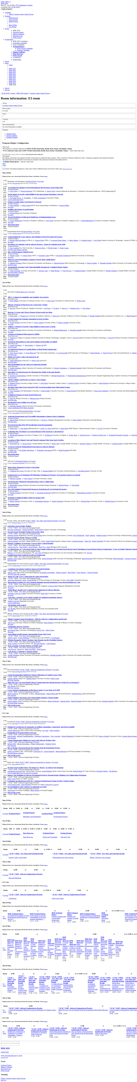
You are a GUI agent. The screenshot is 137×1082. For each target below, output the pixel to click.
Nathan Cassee (14, 255)
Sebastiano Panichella (18, 463)
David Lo (44, 420)
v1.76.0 (19, 1055)
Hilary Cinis (11, 779)
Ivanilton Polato (86, 240)
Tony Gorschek (55, 736)
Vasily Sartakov (90, 535)
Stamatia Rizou (65, 701)
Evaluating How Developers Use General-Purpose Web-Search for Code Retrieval (35, 431)
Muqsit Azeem (12, 638)
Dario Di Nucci (108, 353)
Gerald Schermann (16, 345)
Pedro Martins (14, 301)
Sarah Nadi (44, 593)
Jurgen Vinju (51, 191)
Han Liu (64, 308)
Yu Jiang (56, 308)
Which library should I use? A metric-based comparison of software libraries (34, 590)
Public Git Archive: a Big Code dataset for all (23, 357)
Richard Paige (85, 501)
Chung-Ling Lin (13, 547)
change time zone (67, 169)
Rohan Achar (81, 301)
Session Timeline (11, 135)
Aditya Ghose (49, 630)
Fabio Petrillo (45, 391)
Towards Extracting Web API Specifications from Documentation (30, 425)
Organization (9, 39)
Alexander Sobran (102, 771)
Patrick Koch (12, 572)
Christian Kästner (79, 271)
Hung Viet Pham (30, 649)
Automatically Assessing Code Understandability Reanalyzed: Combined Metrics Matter (38, 267)
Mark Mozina (55, 271)
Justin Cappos (64, 248)
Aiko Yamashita (15, 391)
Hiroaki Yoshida (95, 316)
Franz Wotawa (81, 572)
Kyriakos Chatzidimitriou (18, 376)
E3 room (41, 181)
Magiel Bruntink (118, 558)
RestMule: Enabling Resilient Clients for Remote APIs (26, 498)
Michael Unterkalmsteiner (25, 736)
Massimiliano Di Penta (84, 493)
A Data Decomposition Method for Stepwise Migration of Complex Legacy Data (35, 675)
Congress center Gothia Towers (40, 93)
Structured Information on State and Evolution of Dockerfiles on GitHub (32, 342)
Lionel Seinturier (49, 751)
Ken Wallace (12, 686)
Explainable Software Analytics (18, 627)
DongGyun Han (73, 383)
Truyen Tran (40, 630)
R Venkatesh (56, 638)
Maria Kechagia (59, 263)
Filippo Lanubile (63, 322)
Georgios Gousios (130, 558)
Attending (8, 12)
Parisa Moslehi (14, 205)
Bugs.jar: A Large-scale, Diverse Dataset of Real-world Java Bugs (30, 312)
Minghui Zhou (34, 398)
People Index (17, 59)
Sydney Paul (73, 435)
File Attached (21, 574)
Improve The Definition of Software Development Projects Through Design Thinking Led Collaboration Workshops (47, 775)
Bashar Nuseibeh (97, 541)
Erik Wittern (24, 428)
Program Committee (23, 50)
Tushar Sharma (12, 701)
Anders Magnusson (14, 730)
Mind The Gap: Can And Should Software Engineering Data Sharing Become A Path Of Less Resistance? (43, 682)
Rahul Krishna (77, 771)
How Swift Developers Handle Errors (20, 252)
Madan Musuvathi (52, 694)
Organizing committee (20, 43)
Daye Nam (49, 221)
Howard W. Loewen (52, 784)
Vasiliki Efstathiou (15, 368)
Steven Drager (33, 547)
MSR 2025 (12, 72)
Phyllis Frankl (52, 248)
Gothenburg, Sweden (25, 5)
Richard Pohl (12, 744)
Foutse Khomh (71, 391)
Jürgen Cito (39, 345)
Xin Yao (89, 553)
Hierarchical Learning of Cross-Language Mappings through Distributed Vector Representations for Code (44, 582)
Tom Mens (27, 198)
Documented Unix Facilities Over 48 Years (22, 402)
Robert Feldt (39, 530)
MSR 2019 (12, 83)
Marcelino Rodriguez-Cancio (17, 580)
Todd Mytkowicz (77, 694)
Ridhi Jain (13, 450)
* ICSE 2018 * (15, 7)
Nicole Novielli (15, 322)
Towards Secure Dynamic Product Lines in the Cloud (26, 532)
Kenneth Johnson (39, 643)
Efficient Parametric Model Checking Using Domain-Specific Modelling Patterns (35, 640)
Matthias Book (31, 678)
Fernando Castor (44, 255)
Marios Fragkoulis (53, 701)
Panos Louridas (92, 263)
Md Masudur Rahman (17, 435)
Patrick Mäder (77, 420)
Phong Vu (20, 649)
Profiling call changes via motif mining (21, 209)
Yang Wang (11, 790)
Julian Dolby (64, 428)
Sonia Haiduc (16, 413)
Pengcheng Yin (14, 444)
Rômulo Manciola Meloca (18, 240)
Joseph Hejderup (47, 558)
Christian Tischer (50, 744)
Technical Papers (18, 32)
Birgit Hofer (72, 572)
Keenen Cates (43, 271)
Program (7, 16)
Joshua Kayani (85, 435)
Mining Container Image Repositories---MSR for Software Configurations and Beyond (37, 619)
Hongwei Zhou (40, 248)
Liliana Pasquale (13, 541)
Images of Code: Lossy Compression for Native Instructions (28, 576)
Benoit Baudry (32, 580)
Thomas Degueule (26, 191)
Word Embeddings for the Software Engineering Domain (27, 364)
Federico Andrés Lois (99, 435)
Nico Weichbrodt (78, 535)
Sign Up (3, 1080)
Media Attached (22, 250)
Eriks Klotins (12, 736)
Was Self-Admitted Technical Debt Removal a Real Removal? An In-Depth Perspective (37, 489)
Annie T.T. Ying (45, 428)
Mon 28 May (13, 25)
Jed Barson (48, 435)
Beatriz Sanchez (15, 501)
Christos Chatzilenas (60, 368)
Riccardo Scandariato (14, 530)
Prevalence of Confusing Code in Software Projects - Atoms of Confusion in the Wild (36, 244)
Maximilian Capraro (16, 485)
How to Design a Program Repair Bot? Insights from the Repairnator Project (34, 748)
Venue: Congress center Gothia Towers (21, 14)
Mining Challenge (18, 34)
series (13, 93)
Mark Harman (103, 383)
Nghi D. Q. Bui (13, 586)
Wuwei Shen (23, 547)
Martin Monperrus (61, 751)
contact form (5, 1052)
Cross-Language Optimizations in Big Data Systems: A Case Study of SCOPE (34, 690)
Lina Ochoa (14, 191)
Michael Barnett (40, 694)
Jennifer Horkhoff (28, 530)
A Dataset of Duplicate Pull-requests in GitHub (24, 334)
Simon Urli (11, 751)
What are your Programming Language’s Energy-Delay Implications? (31, 259)
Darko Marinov (49, 623)
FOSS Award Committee (25, 48)
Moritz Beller (16, 183)
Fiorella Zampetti (15, 493)
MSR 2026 (12, 70)
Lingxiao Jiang (53, 586)
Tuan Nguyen (67, 271)
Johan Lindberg (55, 730)
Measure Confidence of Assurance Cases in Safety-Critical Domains (30, 543)
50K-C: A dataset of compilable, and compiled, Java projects (28, 297)
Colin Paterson (51, 643)
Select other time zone (77, 151)
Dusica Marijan (16, 764)
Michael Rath (14, 420)
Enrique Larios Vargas (15, 558)
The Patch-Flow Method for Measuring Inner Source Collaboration (31, 482)
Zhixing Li (13, 338)
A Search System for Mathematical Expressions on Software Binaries (31, 447)
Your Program (13, 20)
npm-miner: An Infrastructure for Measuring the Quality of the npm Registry (34, 372)
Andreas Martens (13, 678)
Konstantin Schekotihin (47, 572)
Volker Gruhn (54, 678)
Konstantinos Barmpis (42, 501)
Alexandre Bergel (83, 471)
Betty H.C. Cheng (44, 547)
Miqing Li (11, 553)
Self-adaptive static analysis (17, 605)
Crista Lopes (51, 301)
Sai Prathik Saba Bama (26, 450)
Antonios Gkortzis (16, 330)
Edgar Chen (55, 444)
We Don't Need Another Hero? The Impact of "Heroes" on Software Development (35, 767)
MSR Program (13, 18)
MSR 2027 (12, 68)
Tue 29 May (13, 27)
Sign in (7, 88)
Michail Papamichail (58, 376)
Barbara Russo (14, 213)
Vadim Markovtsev (16, 360)
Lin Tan (99, 428)
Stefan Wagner (35, 790)
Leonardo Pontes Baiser (59, 240)
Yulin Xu (13, 398)
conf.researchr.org (10, 1055)
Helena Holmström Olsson (19, 671)
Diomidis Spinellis (106, 263)
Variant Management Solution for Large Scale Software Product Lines (31, 740)
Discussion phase (13, 224)
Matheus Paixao (15, 383)
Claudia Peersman (77, 541)
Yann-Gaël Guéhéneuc (101, 391)
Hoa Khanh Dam (13, 630)
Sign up (7, 90)
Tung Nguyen (41, 649)
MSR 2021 (12, 79)
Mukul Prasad (130, 316)
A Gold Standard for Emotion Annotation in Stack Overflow (28, 319)
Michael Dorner (64, 485)
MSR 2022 (12, 77)
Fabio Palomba (95, 353)
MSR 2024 (12, 74)
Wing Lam (56, 316)
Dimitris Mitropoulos (60, 330)
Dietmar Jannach (61, 572)
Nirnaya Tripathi (103, 736)
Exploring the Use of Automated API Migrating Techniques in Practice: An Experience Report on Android (44, 475)
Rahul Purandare (64, 450)
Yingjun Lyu (24, 316)
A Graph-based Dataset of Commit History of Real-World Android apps (32, 349)
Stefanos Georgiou (16, 263)
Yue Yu (75, 338)
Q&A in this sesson (14, 705)
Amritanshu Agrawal (14, 771)
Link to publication (14, 200)
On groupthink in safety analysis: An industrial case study (27, 787)
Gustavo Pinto (39, 240)
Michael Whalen (16, 522)
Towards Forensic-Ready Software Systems (22, 538)
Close (4, 165)
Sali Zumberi (29, 345)
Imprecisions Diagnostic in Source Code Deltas (23, 467)
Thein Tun (87, 541)
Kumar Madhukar (24, 638)
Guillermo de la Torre (17, 471)
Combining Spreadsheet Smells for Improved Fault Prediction (29, 569)
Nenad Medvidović (87, 221)
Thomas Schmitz (92, 572)
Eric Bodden (12, 609)
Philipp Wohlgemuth (37, 744)
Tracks (7, 29)
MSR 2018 (19, 93)
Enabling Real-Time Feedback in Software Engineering (26, 555)
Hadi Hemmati (26, 784)
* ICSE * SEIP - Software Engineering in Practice (35, 670)
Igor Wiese (97, 240)
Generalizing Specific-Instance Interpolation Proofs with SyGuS (29, 634)
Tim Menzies (113, 771)
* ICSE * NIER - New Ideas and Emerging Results (41, 521)
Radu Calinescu (13, 643)
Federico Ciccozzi (13, 601)
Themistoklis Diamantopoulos (76, 376)
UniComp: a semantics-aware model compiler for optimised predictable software (35, 597)
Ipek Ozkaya (15, 723)
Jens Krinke (44, 383)
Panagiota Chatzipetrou (42, 736)
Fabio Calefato (38, 322)
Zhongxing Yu (38, 751)
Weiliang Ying (75, 308)
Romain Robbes (16, 233)
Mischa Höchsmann (23, 744)
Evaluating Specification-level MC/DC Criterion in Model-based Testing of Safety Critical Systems (41, 781)
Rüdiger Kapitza (101, 535)
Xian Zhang (86, 308)
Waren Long (35, 360)
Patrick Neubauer (57, 501)
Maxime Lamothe (15, 478)
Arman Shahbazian (16, 221)
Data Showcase (18, 36)
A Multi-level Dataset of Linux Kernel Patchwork (24, 395)
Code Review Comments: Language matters (23, 651)
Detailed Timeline (12, 137)
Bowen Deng (27, 444)
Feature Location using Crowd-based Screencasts (24, 202)
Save (4, 163)
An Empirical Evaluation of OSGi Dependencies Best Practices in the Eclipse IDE (35, 187)
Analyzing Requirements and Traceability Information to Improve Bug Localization (36, 416)
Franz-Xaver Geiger (16, 353)
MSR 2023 (12, 76)
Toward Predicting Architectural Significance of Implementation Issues (32, 217)
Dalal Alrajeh (50, 541)
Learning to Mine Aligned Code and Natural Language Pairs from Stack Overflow (36, 440)
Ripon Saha (13, 316)
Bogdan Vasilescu (111, 271)
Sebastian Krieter (13, 535)
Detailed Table (11, 134)
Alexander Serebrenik (63, 255)
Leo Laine (45, 730)
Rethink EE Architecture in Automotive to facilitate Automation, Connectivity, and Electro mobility (41, 727)
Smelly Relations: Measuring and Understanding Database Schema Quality (33, 698)
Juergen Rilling (64, 205)
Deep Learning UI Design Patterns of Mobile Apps (25, 646)
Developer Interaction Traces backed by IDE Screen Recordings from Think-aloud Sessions (39, 387)
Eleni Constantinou (40, 198)
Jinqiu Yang (14, 428)
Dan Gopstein (14, 248)
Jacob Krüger (38, 535)
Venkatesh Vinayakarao (44, 450)
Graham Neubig (117, 444)
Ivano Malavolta (31, 353)
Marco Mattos (74, 240)
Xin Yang (47, 308)
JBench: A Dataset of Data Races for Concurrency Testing (27, 305)
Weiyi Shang (28, 478)
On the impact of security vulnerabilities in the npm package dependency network (35, 194)
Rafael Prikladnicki (68, 736)
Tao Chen (38, 553)
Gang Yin (111, 338)
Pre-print (10, 207)
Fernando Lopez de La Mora (17, 593)
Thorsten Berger (16, 565)
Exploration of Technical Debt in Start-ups (22, 733)
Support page (4, 1057)
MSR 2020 (12, 81)
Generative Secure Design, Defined (19, 526)
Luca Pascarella (62, 353)
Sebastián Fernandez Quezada (119, 435)
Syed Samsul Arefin (14, 784)
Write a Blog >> (6, 1)
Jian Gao (12, 308)
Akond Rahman (47, 771)
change (46, 176)
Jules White (70, 580)
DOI (21, 200)
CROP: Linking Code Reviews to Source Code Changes (27, 380)
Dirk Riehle (75, 485)
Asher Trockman (15, 271)
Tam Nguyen (12, 649)
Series (11, 65)
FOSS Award (17, 38)
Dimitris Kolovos (110, 501)
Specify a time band (27, 162)
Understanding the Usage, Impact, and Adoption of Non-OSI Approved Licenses (35, 237)
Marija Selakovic (13, 694)
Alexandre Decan (15, 198)
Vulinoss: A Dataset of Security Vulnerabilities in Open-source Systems (31, 326)
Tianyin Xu (11, 623)
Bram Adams (26, 205)
